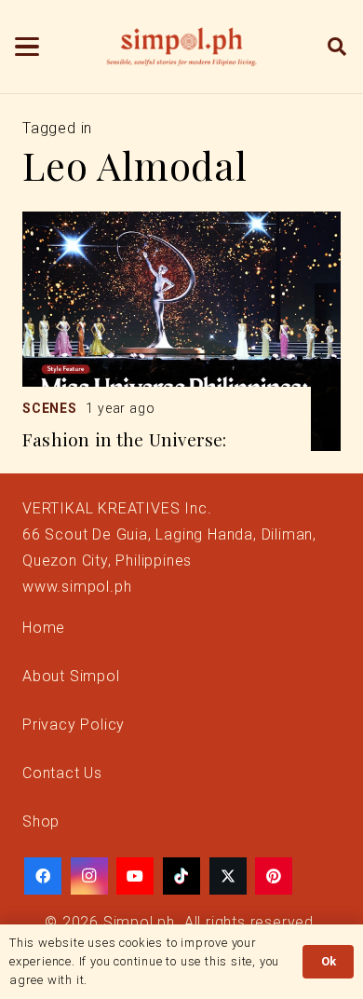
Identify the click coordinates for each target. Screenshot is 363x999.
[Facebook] (42, 876)
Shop (41, 821)
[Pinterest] (273, 876)
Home (43, 627)
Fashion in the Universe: (124, 439)
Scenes (49, 408)
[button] (27, 46)
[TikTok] (181, 876)
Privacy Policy (73, 724)
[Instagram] (89, 876)
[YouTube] (135, 876)
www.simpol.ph (76, 586)
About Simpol (71, 676)
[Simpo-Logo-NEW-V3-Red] (181, 46)
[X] (228, 876)
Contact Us (62, 773)
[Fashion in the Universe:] (181, 331)
